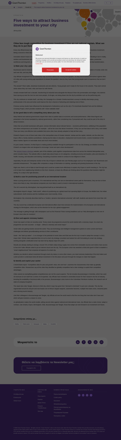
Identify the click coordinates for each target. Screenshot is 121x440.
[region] (61, 60)
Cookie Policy (39, 63)
